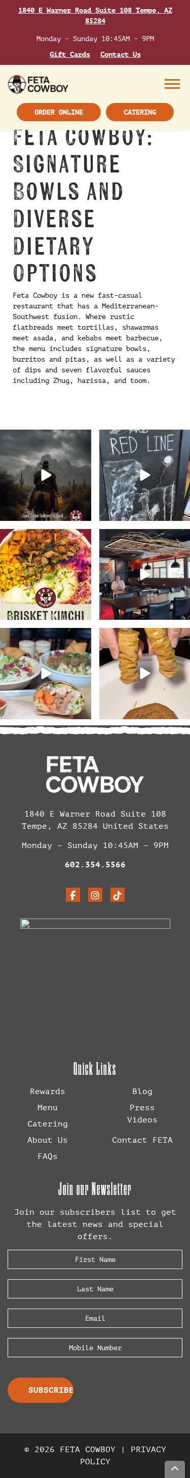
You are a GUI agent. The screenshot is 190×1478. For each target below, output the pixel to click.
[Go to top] (175, 1469)
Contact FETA (142, 1140)
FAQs (47, 1156)
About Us (47, 1140)
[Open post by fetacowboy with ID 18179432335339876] (45, 574)
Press (142, 1107)
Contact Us (120, 54)
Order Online (58, 112)
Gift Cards (70, 54)
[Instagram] (95, 895)
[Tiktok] (117, 895)
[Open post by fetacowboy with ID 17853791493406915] (45, 673)
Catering (140, 112)
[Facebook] (73, 895)
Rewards (47, 1091)
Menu (174, 84)
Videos (142, 1119)
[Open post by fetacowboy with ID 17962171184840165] (45, 475)
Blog (142, 1091)
